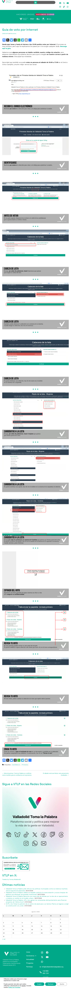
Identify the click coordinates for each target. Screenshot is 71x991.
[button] (35, 2)
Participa (26, 967)
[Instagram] (60, 7)
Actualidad (26, 959)
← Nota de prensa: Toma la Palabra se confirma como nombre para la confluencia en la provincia (16, 774)
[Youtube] (68, 3)
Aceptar (39, 984)
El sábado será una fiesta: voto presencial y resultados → (56, 774)
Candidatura (16, 764)
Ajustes (62, 984)
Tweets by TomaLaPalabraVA (11, 879)
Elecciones (13, 33)
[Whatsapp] (68, 7)
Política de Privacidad (14, 987)
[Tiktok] (64, 7)
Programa (26, 963)
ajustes (24, 986)
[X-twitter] (64, 3)
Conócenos (26, 956)
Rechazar (50, 984)
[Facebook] (60, 3)
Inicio (26, 952)
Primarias (25, 764)
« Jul (3, 939)
